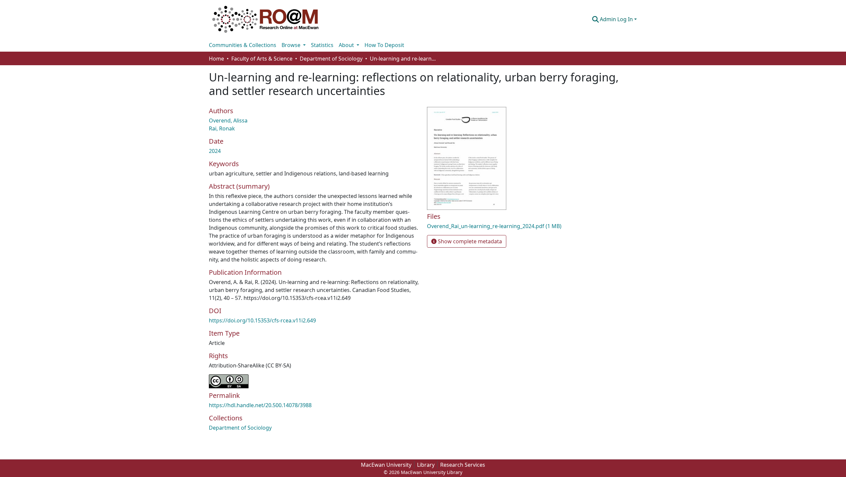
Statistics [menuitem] (322, 45)
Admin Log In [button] (617, 19)
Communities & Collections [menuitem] (242, 45)
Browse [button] (292, 45)
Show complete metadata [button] (469, 241)
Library (426, 464)
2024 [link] (215, 151)
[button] (265, 19)
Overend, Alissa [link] (228, 120)
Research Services (462, 464)
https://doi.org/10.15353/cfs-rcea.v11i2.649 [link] (262, 320)
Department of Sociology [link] (331, 58)
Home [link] (216, 58)
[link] (495, 226)
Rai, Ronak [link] (222, 128)
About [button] (347, 45)
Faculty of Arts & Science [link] (261, 58)
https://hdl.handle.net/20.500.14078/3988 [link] (260, 405)
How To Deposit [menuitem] (384, 45)
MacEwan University (386, 464)
